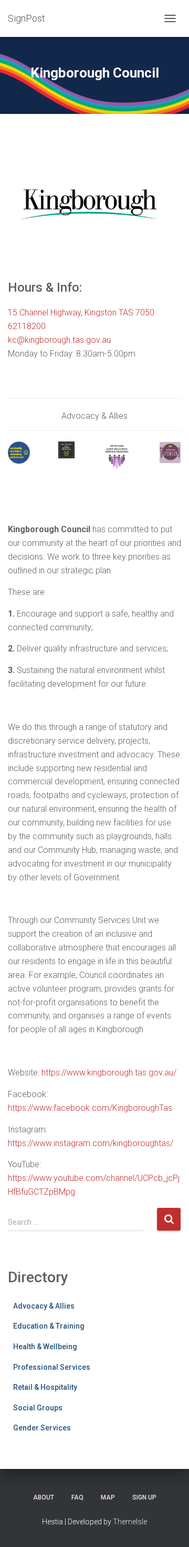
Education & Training (49, 1326)
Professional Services (51, 1367)
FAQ (77, 1497)
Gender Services (42, 1428)
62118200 (27, 326)
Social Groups (37, 1408)
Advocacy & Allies (44, 1306)
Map (108, 1497)
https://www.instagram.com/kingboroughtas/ (90, 1143)
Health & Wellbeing (45, 1346)
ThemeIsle (130, 1521)
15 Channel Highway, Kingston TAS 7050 (81, 313)
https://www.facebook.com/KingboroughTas (90, 1108)
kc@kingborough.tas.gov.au (59, 340)
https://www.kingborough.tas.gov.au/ (108, 1073)
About (43, 1497)
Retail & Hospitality (45, 1387)
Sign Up (144, 1497)
